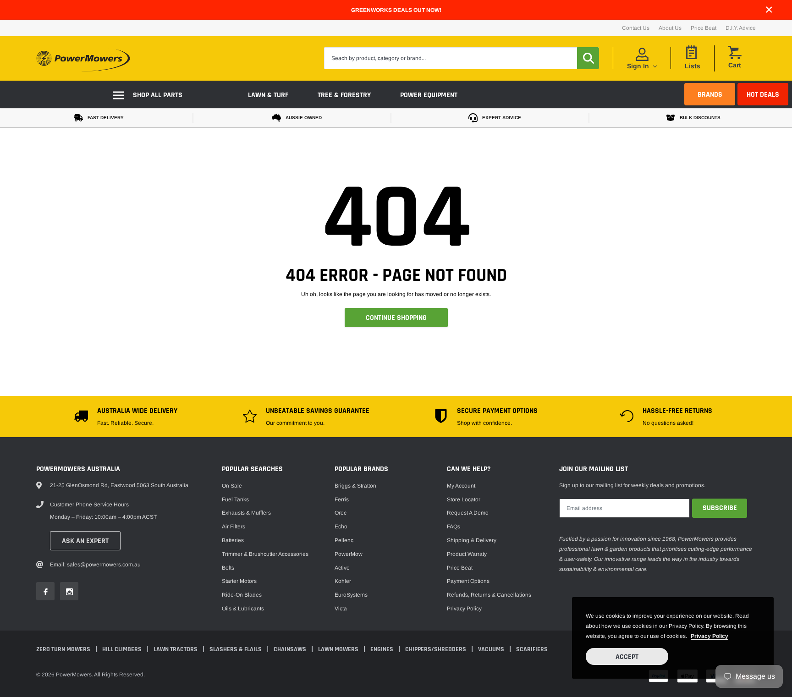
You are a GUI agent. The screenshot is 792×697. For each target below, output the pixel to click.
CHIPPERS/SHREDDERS (436, 649)
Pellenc (344, 540)
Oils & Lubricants (243, 608)
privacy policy (709, 636)
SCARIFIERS (532, 649)
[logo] (83, 58)
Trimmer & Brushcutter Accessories (265, 554)
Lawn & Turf (268, 95)
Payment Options (468, 581)
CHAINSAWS (291, 649)
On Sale (232, 486)
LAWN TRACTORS (176, 649)
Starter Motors (239, 581)
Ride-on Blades (242, 595)
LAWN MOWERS (339, 649)
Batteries (233, 540)
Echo (341, 526)
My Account (461, 486)
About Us (670, 28)
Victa (341, 608)
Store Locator (463, 499)
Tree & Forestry (344, 95)
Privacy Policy (464, 608)
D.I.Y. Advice (741, 28)
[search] (588, 58)
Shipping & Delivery (471, 540)
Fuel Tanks (235, 499)
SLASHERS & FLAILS (236, 649)
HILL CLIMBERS (122, 649)
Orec (340, 513)
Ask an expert (85, 541)
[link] (45, 591)
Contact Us (635, 28)
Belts (228, 568)
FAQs (453, 526)
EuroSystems (351, 595)
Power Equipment (428, 95)
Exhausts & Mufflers (246, 513)
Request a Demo (468, 513)
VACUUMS (492, 649)
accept (627, 657)
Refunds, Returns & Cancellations (489, 595)
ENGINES (382, 649)
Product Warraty (467, 554)
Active (342, 568)
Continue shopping (396, 318)
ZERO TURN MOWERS (64, 649)
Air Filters (233, 526)
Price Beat (703, 28)
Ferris (342, 499)
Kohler (343, 581)
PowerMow (349, 554)
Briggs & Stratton (355, 486)
